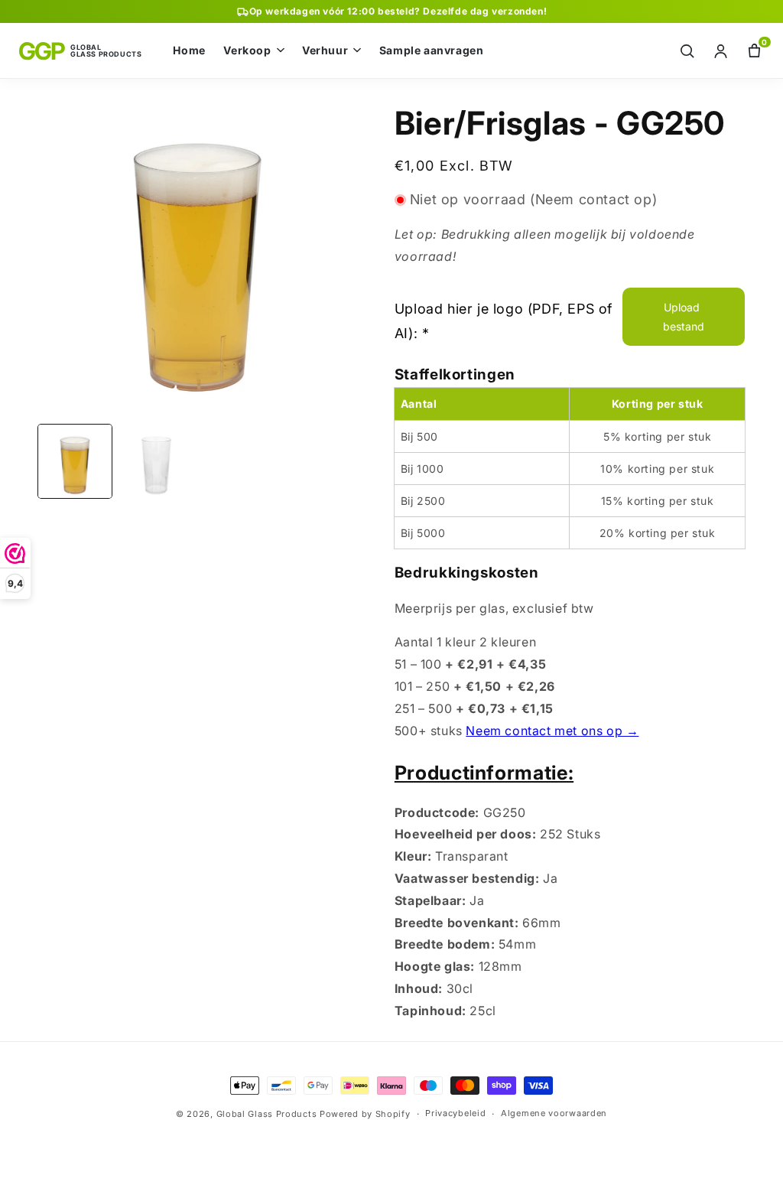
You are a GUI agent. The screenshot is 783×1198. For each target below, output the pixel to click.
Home (189, 50)
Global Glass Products (266, 1113)
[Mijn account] (720, 51)
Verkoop (247, 50)
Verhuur (325, 50)
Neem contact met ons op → (552, 730)
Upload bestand (683, 317)
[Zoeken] (687, 51)
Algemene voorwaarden (554, 1113)
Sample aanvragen (431, 50)
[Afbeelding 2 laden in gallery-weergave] (156, 461)
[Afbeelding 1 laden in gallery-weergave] (75, 461)
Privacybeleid (455, 1113)
